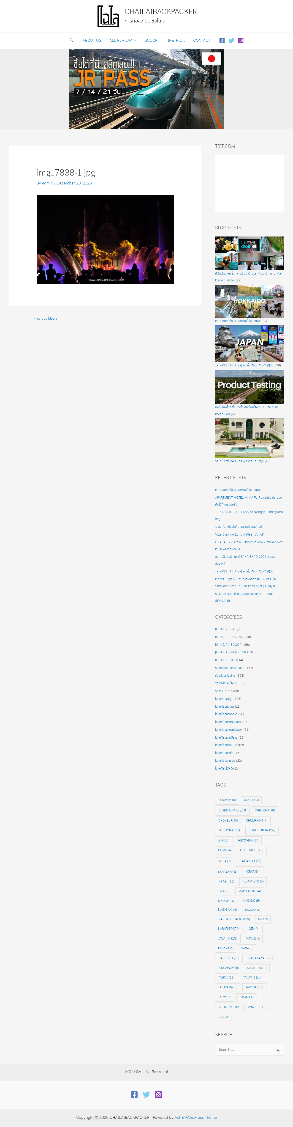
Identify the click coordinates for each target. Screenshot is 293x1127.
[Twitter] (231, 41)
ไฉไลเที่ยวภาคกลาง (226, 714)
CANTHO (251, 800)
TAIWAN (252, 977)
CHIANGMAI (232, 810)
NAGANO (251, 901)
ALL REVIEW (120, 40)
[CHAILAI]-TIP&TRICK (230, 652)
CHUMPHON (256, 821)
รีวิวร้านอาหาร (223, 691)
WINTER (257, 1007)
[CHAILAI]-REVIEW (228, 637)
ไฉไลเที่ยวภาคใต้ (224, 753)
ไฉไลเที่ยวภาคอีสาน (226, 737)
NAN (263, 919)
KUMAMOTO (253, 882)
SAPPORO (229, 958)
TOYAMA (246, 997)
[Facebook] (222, 41)
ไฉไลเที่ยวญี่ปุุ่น (224, 699)
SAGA (247, 948)
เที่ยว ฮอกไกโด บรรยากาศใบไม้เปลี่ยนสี (238, 321)
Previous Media (43, 318)
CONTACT (201, 40)
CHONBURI (228, 821)
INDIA (224, 861)
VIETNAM (229, 1007)
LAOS (224, 891)
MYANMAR (226, 901)
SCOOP (151, 40)
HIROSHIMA (248, 840)
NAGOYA (252, 910)
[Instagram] (241, 41)
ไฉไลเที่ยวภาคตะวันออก (229, 730)
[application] (134, 41)
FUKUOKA (229, 830)
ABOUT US (92, 40)
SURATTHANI (257, 968)
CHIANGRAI (265, 810)
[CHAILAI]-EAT (225, 629)
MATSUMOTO (250, 891)
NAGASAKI (227, 910)
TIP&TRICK (175, 40)
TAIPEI (226, 978)
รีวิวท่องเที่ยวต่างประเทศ (229, 668)
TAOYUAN (254, 987)
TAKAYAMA (227, 987)
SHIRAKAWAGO (260, 958)
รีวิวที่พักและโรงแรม (227, 683)
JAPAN (250, 861)
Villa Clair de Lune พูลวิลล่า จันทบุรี (239, 461)
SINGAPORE (228, 968)
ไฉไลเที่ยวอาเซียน (225, 761)
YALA (223, 1017)
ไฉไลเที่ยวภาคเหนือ (226, 745)
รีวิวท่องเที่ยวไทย (225, 675)
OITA (254, 929)
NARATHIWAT (229, 929)
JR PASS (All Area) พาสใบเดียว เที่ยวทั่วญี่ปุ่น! (244, 365)
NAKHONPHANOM (234, 919)
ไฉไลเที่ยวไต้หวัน (224, 768)
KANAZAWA (227, 872)
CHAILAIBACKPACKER (161, 12)
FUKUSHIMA (262, 830)
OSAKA (228, 938)
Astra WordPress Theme (196, 1117)
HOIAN (225, 850)
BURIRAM (227, 800)
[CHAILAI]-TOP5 (226, 660)
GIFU (224, 840)
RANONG (225, 949)
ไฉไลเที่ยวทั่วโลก (224, 706)
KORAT (252, 872)
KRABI (226, 881)
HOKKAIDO (251, 850)
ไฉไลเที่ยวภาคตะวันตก (228, 722)
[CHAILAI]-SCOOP (228, 645)
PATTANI (253, 939)
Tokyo (224, 997)
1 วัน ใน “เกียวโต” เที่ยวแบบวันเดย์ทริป (238, 527)
